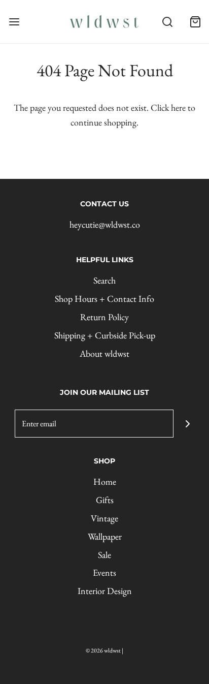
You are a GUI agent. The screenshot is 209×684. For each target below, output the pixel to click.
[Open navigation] (14, 22)
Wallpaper (105, 536)
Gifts (105, 500)
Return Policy (104, 317)
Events (104, 572)
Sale (104, 555)
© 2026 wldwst (103, 650)
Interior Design (105, 591)
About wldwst (104, 353)
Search (104, 280)
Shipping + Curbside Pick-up (104, 335)
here (178, 107)
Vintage (104, 518)
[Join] (187, 424)
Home (104, 481)
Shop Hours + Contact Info (104, 298)
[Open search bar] (167, 22)
